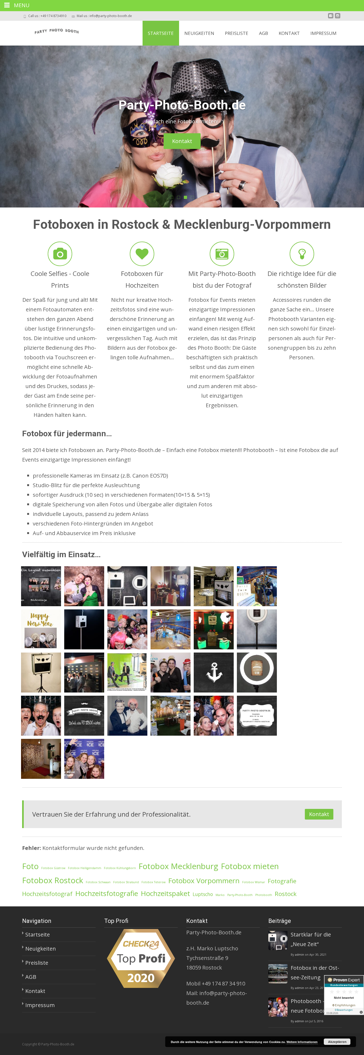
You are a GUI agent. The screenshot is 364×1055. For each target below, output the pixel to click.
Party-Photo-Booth (240, 895)
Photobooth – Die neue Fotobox (313, 1005)
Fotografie (282, 881)
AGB (263, 33)
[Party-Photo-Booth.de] (51, 31)
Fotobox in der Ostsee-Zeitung (315, 972)
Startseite (161, 33)
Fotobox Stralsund (126, 882)
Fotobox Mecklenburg (178, 866)
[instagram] (337, 17)
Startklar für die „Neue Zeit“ (311, 939)
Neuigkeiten (199, 33)
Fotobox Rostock (52, 880)
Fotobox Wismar (253, 882)
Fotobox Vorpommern (204, 880)
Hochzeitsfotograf (47, 894)
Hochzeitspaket (165, 893)
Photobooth (263, 895)
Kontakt (289, 33)
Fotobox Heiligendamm (84, 868)
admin (299, 954)
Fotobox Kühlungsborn (120, 868)
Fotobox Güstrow (53, 868)
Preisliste (236, 33)
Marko (220, 895)
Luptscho (203, 894)
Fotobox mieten (250, 866)
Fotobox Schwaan (98, 882)
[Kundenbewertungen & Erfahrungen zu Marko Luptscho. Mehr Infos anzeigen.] (344, 995)
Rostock (286, 894)
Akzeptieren (337, 1041)
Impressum (323, 33)
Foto (30, 866)
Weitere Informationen (302, 1042)
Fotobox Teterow (153, 882)
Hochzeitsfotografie (106, 893)
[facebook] (330, 17)
